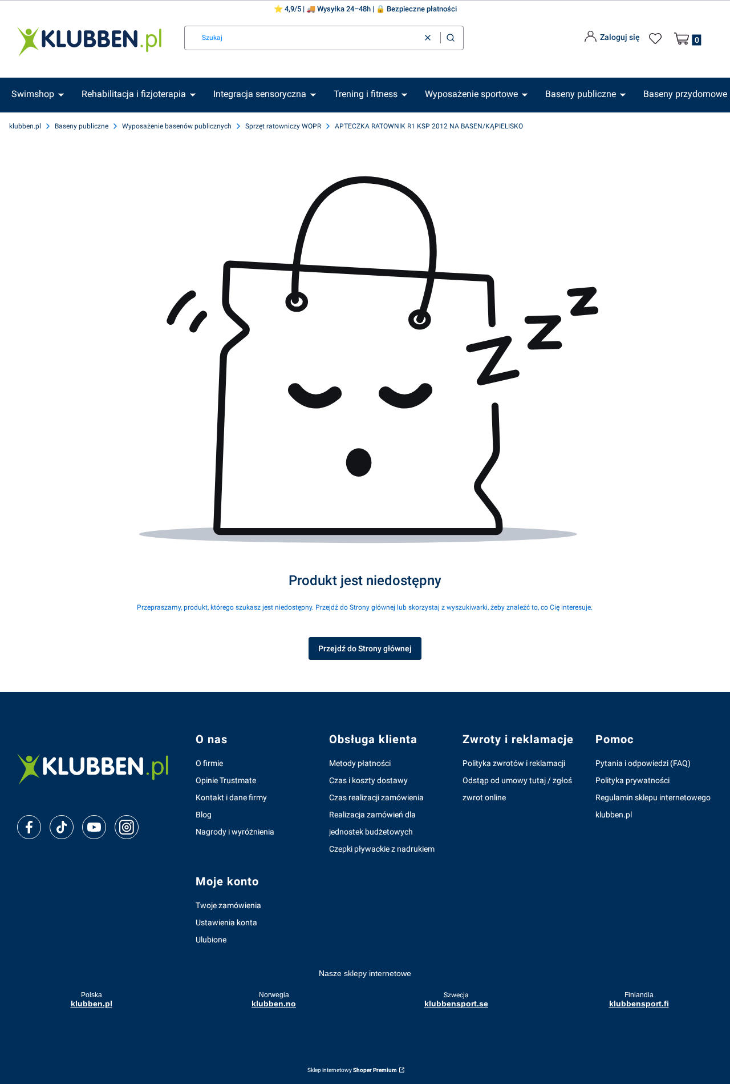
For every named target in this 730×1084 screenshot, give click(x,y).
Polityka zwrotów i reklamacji (514, 763)
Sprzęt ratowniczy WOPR (283, 126)
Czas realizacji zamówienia (376, 797)
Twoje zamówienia (228, 905)
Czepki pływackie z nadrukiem (382, 848)
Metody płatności (360, 763)
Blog (204, 814)
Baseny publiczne (81, 126)
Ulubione (211, 939)
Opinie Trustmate (226, 780)
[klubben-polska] (97, 768)
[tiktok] (61, 827)
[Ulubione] (657, 39)
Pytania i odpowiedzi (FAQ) (643, 763)
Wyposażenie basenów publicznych (177, 126)
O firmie (209, 763)
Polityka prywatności (632, 780)
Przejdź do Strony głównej (365, 648)
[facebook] (29, 827)
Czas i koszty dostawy (368, 780)
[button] (450, 38)
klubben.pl (25, 126)
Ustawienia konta (226, 922)
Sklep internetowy (352, 1070)
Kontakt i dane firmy (231, 797)
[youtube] (93, 827)
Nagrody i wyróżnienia (235, 831)
